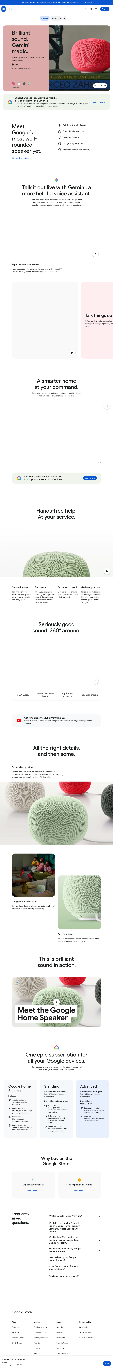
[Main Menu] (3, 9)
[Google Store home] (10, 9)
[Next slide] (105, 85)
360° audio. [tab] (23, 695)
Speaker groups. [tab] (90, 695)
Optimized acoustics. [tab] (67, 695)
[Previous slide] (95, 85)
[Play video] (56, 1002)
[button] (86, 9)
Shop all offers (86, 2)
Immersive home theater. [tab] (45, 695)
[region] (56, 320)
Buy (107, 1364)
